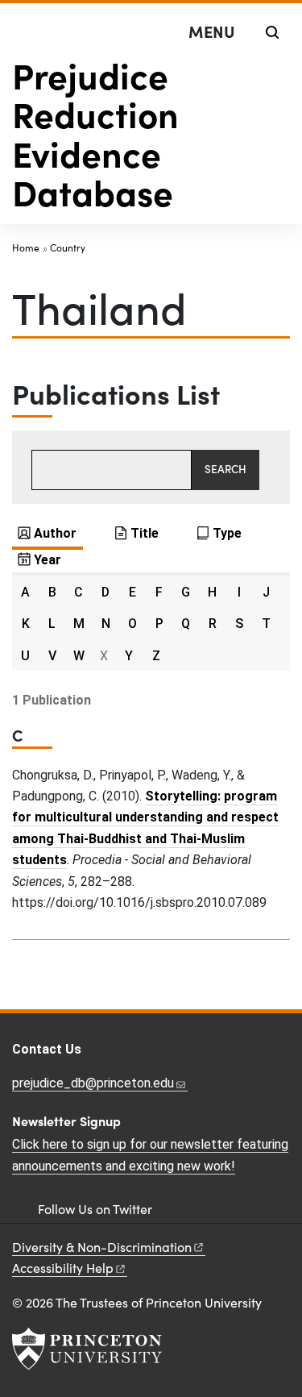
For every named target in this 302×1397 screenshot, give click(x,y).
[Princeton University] (87, 1348)
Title (144, 533)
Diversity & (102, 1246)
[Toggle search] (272, 32)
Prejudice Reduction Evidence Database (95, 132)
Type (227, 533)
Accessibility (63, 1267)
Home (25, 247)
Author (55, 533)
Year (47, 560)
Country (67, 247)
